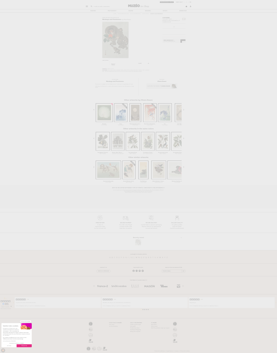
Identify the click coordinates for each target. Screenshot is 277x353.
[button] (3, 350)
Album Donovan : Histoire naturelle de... (158, 182)
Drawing (148, 10)
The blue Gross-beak (163, 153)
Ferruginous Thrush (148, 153)
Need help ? (179, 2)
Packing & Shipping (135, 330)
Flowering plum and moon (135, 124)
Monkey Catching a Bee (177, 182)
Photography (112, 10)
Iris (165, 124)
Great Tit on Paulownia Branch (150, 124)
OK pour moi (24, 345)
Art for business (113, 326)
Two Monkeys (143, 182)
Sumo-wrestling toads (108, 182)
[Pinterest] (140, 271)
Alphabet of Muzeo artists (138, 254)
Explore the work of (159, 86)
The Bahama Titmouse (103, 153)
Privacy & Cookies (185, 351)
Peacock (104, 124)
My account (154, 326)
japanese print (127, 84)
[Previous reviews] (13, 303)
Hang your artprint (135, 331)
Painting (93, 10)
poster (104, 84)
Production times (135, 328)
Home (114, 13)
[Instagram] (136, 271)
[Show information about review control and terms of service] (11, 306)
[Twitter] (143, 271)
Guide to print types (135, 324)
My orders (154, 324)
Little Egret (180, 124)
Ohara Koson (145, 13)
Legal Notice (169, 351)
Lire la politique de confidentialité (9, 341)
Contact (177, 351)
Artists (165, 10)
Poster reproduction (123, 13)
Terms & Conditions (159, 351)
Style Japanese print (135, 13)
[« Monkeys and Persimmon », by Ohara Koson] (138, 242)
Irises (121, 124)
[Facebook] (133, 271)
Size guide (133, 326)
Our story (111, 324)
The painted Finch (133, 153)
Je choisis (9, 345)
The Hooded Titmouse (178, 153)
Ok (183, 271)
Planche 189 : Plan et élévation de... (117, 153)
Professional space (167, 2)
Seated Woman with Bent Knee (129, 182)
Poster (131, 10)
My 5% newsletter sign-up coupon (160, 328)
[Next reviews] (276, 303)
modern (111, 84)
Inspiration (183, 10)
